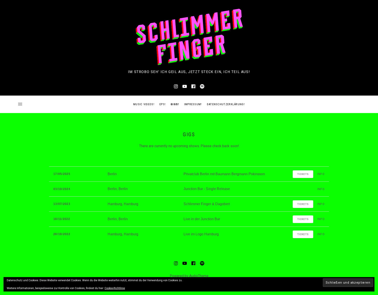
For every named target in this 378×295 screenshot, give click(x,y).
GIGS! (175, 104)
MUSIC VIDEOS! (143, 104)
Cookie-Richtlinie (115, 288)
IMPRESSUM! (193, 104)
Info (321, 174)
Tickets (303, 174)
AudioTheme (198, 276)
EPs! (162, 104)
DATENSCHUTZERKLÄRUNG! (226, 104)
